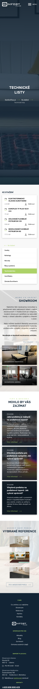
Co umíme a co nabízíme (19, 605)
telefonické (18, 678)
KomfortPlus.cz (10, 100)
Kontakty (19, 617)
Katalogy (7, 255)
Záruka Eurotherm (11, 281)
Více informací (28, 342)
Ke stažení (25, 100)
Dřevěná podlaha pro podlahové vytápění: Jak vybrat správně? (19, 456)
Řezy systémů (9, 266)
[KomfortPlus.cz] (11, 4)
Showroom (19, 608)
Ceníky (6, 250)
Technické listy (9, 271)
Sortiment (19, 641)
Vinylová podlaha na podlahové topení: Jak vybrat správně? (17, 490)
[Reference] (19, 541)
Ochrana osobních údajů (19, 644)
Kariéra (19, 614)
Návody (7, 261)
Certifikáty (8, 276)
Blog (19, 638)
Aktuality (19, 635)
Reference (19, 611)
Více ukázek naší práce (17, 585)
